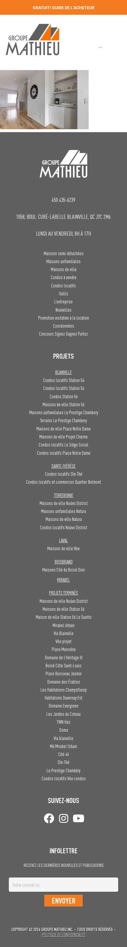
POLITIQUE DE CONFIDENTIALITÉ (63, 934)
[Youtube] (78, 818)
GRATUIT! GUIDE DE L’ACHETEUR (64, 7)
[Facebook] (49, 818)
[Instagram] (63, 818)
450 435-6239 (63, 199)
